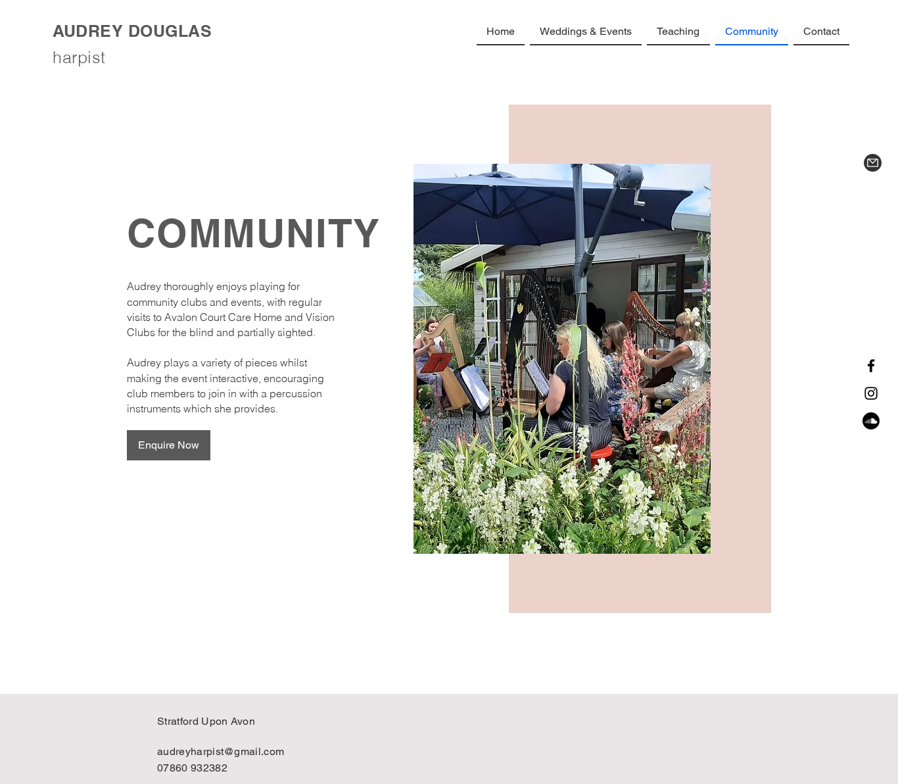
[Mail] (873, 163)
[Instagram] (871, 393)
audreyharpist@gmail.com (220, 751)
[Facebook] (871, 365)
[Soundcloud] (871, 420)
